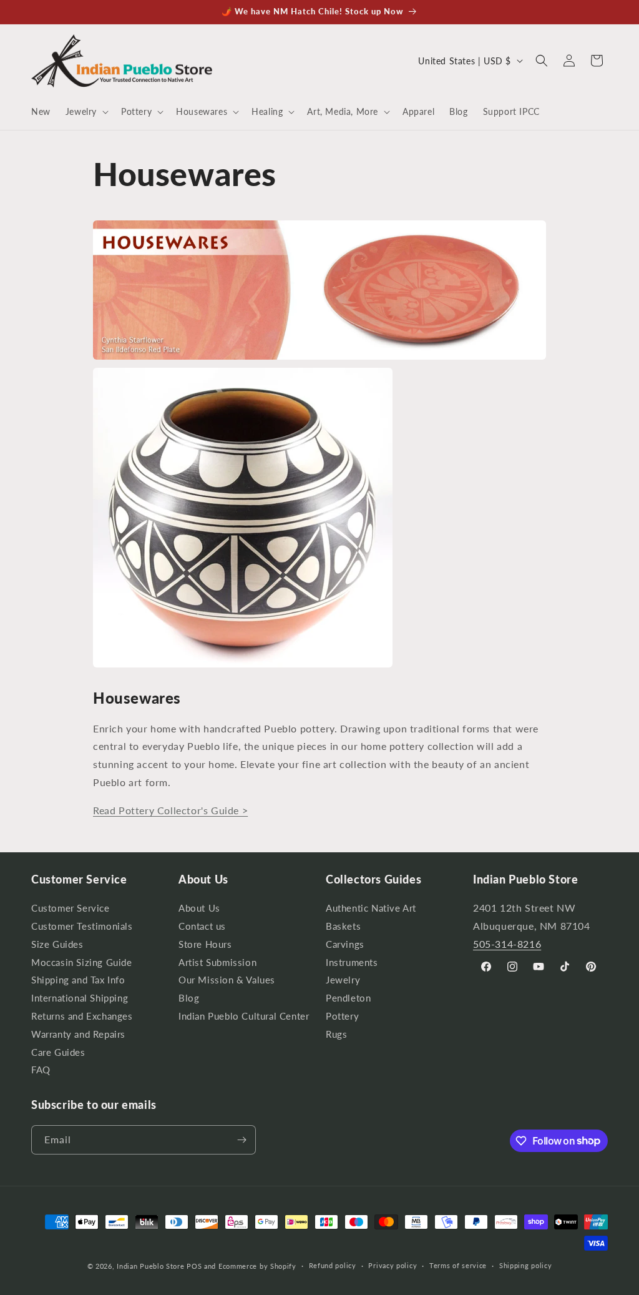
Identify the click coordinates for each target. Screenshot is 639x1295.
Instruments (352, 962)
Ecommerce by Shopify (257, 1266)
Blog (188, 998)
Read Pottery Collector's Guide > (170, 810)
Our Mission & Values (226, 980)
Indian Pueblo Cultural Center (243, 1016)
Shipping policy (525, 1265)
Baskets (343, 926)
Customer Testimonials (82, 926)
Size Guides (57, 944)
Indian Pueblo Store (150, 1266)
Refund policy (332, 1265)
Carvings (345, 944)
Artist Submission (217, 962)
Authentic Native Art (371, 909)
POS (194, 1266)
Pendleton (348, 998)
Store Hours (205, 944)
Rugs (336, 1034)
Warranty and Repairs (78, 1034)
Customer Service (70, 909)
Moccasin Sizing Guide (81, 962)
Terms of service (458, 1265)
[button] (86, 112)
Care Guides (58, 1052)
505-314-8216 (507, 944)
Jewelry (343, 980)
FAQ (41, 1070)
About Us (199, 909)
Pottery (342, 1016)
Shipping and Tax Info (78, 980)
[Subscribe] (241, 1140)
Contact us (202, 926)
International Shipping (79, 998)
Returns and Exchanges (82, 1016)
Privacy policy (392, 1265)
